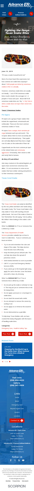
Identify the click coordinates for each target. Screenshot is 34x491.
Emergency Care (7, 328)
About (17, 401)
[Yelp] (19, 460)
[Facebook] (11, 460)
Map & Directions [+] (17, 438)
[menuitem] (8, 481)
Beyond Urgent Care (17, 408)
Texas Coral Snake (11, 204)
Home (17, 397)
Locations (17, 416)
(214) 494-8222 (17, 380)
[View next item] (10, 361)
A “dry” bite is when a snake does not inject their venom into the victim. (17, 103)
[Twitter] (15, 460)
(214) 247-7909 (17, 385)
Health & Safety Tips (20, 328)
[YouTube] (23, 460)
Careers (17, 412)
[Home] (20, 5)
